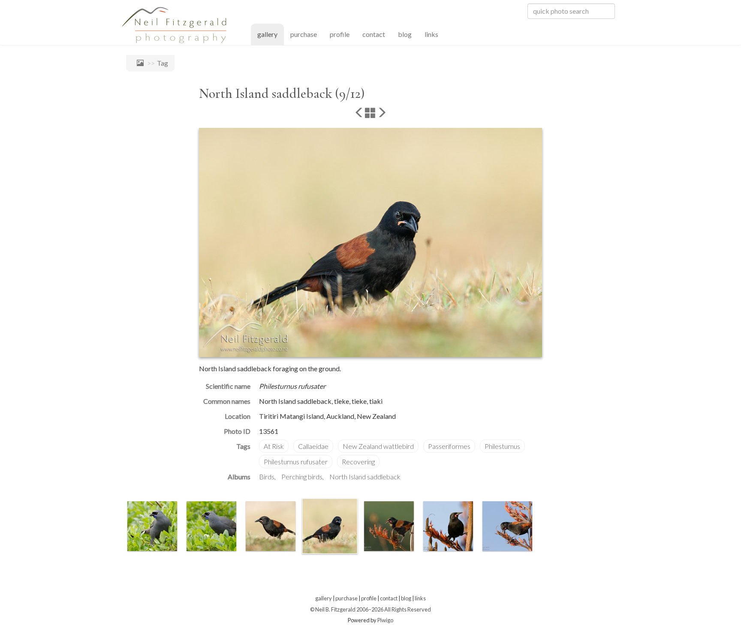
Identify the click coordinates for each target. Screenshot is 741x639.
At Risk (274, 446)
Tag (162, 63)
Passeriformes (449, 446)
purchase (303, 34)
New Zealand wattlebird (378, 446)
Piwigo (385, 620)
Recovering (358, 461)
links (431, 34)
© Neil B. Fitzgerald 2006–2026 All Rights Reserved (370, 609)
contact (373, 34)
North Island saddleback (365, 476)
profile (339, 34)
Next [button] (537, 528)
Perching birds (301, 476)
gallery (270, 34)
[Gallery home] (138, 63)
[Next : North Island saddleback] (381, 113)
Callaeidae (313, 446)
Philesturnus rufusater (296, 461)
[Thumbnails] (370, 113)
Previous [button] (119, 528)
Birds (266, 476)
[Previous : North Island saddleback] (359, 113)
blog (405, 34)
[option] (152, 526)
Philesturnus (502, 446)
